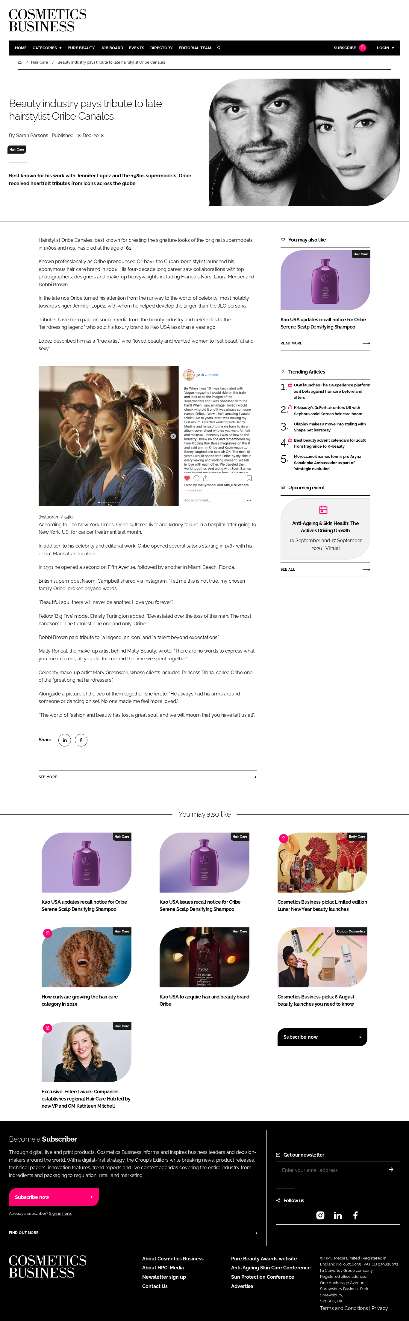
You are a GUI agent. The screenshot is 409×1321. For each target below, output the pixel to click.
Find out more (23, 1233)
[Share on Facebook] (81, 740)
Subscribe (345, 48)
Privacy (380, 1308)
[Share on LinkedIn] (64, 740)
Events (136, 48)
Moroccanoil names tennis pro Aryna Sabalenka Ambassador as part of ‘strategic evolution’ (327, 463)
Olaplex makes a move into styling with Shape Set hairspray (330, 427)
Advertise (242, 1286)
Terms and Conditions (344, 1308)
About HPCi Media (163, 1268)
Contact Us (155, 1286)
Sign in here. (60, 1213)
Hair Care (17, 149)
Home (21, 48)
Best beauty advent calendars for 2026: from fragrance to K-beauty (330, 443)
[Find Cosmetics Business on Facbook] (355, 1217)
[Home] (20, 62)
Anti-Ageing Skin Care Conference (271, 1268)
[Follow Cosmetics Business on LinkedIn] (338, 1217)
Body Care (357, 836)
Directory (161, 48)
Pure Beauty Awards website (264, 1259)
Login (383, 48)
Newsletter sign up (164, 1277)
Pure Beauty (81, 48)
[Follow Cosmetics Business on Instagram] (320, 1217)
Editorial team (195, 48)
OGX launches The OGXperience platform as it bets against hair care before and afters (332, 391)
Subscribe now (301, 1037)
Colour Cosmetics (351, 931)
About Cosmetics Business (173, 1259)
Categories (45, 48)
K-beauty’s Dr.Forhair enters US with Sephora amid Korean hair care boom (328, 411)
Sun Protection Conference (262, 1277)
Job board (112, 48)
